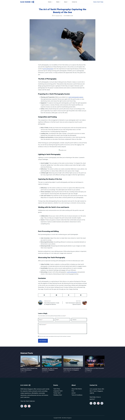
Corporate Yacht (58, 391)
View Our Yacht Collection (28, 401)
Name (41, 319)
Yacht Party (56, 389)
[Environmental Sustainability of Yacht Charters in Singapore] (73, 361)
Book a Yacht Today (98, 2)
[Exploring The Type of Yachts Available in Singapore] (52, 361)
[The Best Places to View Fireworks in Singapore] (94, 361)
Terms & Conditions (77, 395)
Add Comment (42, 324)
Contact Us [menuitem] (74, 2)
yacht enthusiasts (72, 272)
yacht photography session (76, 97)
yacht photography (48, 68)
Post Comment (42, 340)
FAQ (73, 391)
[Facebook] (44, 295)
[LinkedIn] (81, 295)
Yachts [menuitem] (57, 2)
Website (74, 319)
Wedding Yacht (57, 395)
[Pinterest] (69, 295)
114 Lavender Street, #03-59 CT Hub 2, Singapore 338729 (97, 391)
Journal (73, 393)
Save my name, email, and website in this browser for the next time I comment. (55, 336)
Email (57, 319)
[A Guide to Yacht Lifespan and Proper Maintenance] (30, 361)
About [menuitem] (65, 2)
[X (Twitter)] (56, 295)
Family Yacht (57, 393)
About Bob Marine (77, 389)
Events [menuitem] (49, 2)
